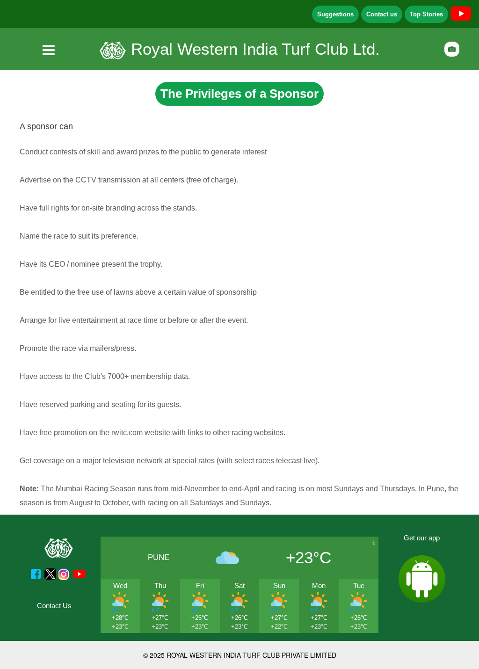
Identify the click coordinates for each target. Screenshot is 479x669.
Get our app (422, 538)
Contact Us (54, 606)
